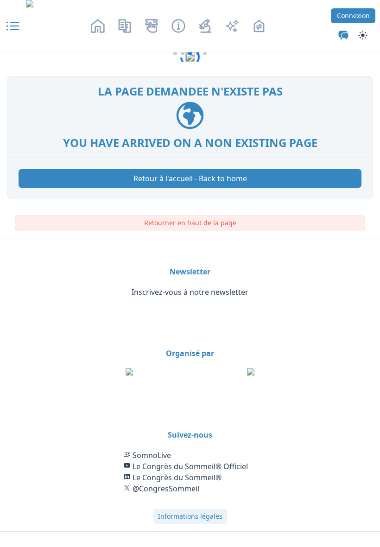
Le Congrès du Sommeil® (176, 477)
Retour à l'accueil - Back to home (190, 178)
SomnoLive (151, 455)
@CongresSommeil (165, 488)
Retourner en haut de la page (190, 222)
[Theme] (343, 35)
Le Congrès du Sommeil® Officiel (189, 466)
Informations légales (190, 516)
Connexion (353, 15)
